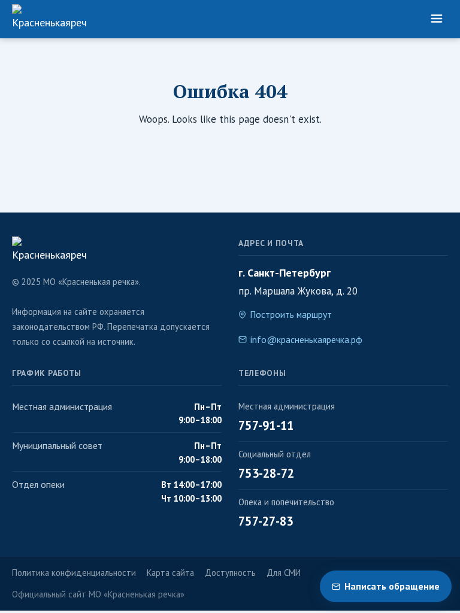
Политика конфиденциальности (74, 572)
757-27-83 (265, 521)
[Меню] (436, 19)
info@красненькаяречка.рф (306, 339)
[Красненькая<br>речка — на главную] (49, 19)
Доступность (230, 572)
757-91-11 (266, 425)
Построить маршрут (291, 314)
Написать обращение (392, 586)
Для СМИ (284, 572)
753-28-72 (266, 473)
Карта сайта (170, 572)
